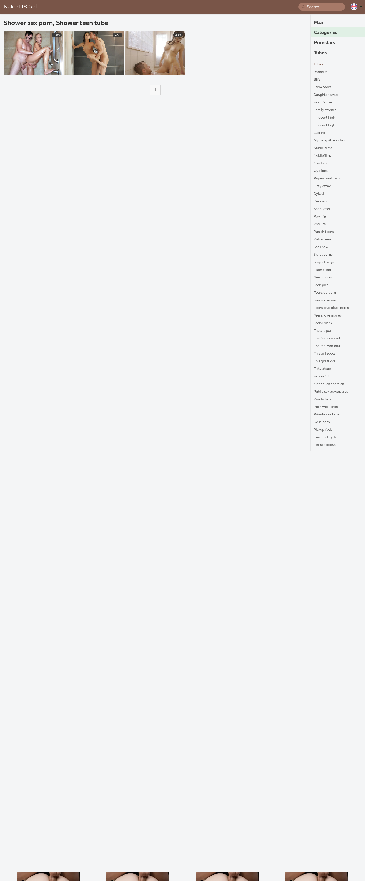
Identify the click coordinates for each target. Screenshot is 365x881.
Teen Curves (323, 277)
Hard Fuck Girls (325, 437)
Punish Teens (324, 232)
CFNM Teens (322, 87)
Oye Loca (321, 163)
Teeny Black (323, 323)
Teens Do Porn (325, 293)
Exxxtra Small (324, 102)
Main (319, 22)
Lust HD (319, 133)
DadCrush (321, 201)
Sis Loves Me (323, 254)
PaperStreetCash (327, 178)
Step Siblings (324, 262)
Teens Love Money (328, 315)
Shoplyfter (322, 209)
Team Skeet (322, 270)
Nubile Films (323, 148)
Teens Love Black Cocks (331, 308)
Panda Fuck (322, 399)
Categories (325, 32)
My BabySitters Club (329, 140)
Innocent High (324, 117)
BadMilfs (320, 72)
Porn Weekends (326, 407)
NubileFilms (322, 156)
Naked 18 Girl (20, 7)
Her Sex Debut (325, 445)
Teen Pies (321, 285)
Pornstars (324, 43)
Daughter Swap (326, 95)
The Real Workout (327, 338)
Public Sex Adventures (331, 391)
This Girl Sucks (324, 353)
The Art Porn (323, 331)
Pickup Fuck (323, 430)
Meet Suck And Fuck (329, 384)
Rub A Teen (322, 239)
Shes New (321, 247)
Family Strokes (325, 110)
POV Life (320, 216)
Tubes (320, 53)
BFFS (317, 79)
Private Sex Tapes (327, 414)
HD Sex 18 (321, 376)
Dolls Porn (322, 422)
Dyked (319, 194)
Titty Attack (323, 186)
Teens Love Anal (326, 300)
